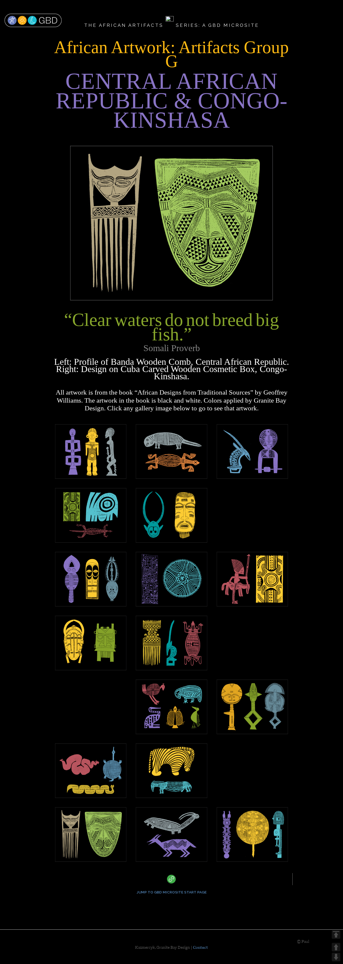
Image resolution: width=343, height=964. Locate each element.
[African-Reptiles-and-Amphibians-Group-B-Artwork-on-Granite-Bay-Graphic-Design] (171, 451)
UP (336, 947)
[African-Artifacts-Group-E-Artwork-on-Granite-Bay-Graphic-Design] (252, 451)
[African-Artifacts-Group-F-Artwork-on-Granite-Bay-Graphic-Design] (252, 834)
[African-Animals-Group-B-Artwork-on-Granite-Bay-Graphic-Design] (171, 770)
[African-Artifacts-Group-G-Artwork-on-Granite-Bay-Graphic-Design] (91, 834)
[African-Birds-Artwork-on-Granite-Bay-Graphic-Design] (171, 706)
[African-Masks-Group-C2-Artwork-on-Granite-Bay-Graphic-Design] (91, 579)
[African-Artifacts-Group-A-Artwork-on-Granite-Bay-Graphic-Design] (91, 515)
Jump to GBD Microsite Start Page (172, 892)
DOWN (336, 957)
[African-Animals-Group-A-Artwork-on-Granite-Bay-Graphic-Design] (171, 834)
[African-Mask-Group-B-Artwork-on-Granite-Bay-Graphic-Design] (171, 515)
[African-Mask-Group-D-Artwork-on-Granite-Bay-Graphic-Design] (91, 643)
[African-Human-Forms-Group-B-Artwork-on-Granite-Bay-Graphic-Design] (252, 706)
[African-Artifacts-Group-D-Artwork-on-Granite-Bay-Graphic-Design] (171, 643)
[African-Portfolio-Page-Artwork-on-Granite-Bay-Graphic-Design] (91, 705)
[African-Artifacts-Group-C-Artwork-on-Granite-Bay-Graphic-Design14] (171, 579)
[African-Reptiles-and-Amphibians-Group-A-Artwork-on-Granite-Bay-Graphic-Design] (91, 770)
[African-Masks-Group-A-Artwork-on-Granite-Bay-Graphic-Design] (252, 769)
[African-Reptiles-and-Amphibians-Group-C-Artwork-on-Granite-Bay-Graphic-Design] (252, 514)
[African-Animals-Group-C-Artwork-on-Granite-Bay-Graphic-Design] (252, 641)
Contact (200, 947)
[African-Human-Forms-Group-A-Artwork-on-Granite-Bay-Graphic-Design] (91, 451)
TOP (336, 934)
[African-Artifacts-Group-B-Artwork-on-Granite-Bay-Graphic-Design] (252, 579)
